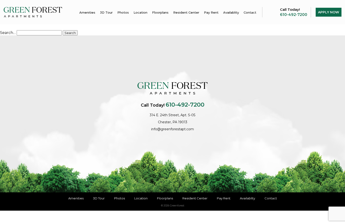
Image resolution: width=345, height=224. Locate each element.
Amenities (87, 12)
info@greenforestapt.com (172, 129)
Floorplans (160, 12)
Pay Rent (211, 12)
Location (140, 12)
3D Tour (106, 12)
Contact (250, 12)
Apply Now (328, 12)
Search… (8, 32)
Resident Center (186, 12)
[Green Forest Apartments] (33, 12)
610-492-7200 (293, 14)
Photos (123, 12)
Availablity (231, 12)
